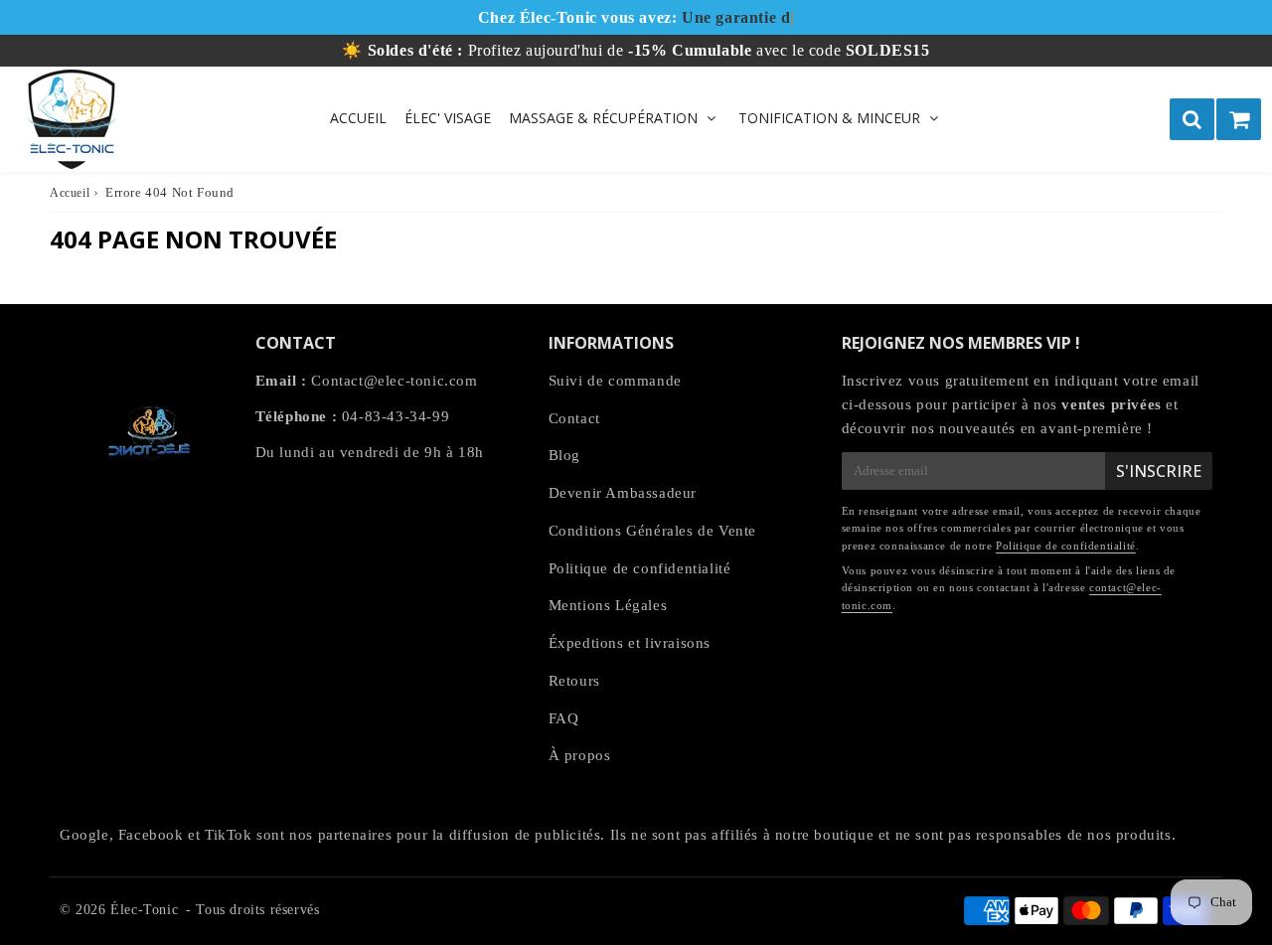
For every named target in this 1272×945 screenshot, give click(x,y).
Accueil (358, 117)
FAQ (564, 718)
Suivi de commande (615, 381)
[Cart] (1238, 119)
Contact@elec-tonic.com (394, 381)
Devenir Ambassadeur (623, 493)
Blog (564, 455)
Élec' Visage (447, 117)
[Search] (1192, 119)
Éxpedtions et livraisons (630, 643)
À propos (580, 755)
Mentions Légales (608, 605)
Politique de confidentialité (640, 568)
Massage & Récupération (603, 117)
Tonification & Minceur (829, 117)
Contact (574, 418)
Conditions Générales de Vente (652, 531)
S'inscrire (1158, 471)
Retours (574, 681)
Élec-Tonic (144, 909)
